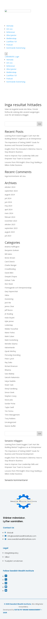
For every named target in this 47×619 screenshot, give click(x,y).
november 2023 (11, 221)
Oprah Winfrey (10, 351)
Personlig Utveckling (12, 355)
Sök (39, 124)
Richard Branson (11, 366)
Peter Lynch (9, 358)
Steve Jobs (9, 400)
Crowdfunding (10, 269)
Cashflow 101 (11, 41)
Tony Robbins (10, 418)
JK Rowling (9, 314)
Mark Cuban (9, 336)
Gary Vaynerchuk (11, 291)
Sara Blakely (9, 374)
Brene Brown (10, 258)
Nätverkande (10, 347)
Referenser (10, 32)
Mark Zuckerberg (11, 340)
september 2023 (11, 228)
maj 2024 (8, 206)
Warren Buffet (10, 426)
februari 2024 (10, 217)
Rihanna (8, 370)
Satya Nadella (10, 381)
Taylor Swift (9, 407)
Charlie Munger (11, 265)
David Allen (9, 273)
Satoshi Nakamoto (12, 377)
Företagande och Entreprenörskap (18, 288)
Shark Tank (9, 385)
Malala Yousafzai (11, 329)
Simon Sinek (9, 392)
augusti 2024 (10, 194)
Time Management (12, 415)
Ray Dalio (8, 362)
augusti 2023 (10, 232)
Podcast (9, 45)
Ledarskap (9, 325)
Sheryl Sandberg (11, 388)
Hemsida (9, 26)
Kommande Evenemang (15, 48)
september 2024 (11, 191)
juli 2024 (8, 198)
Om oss (9, 29)
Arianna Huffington (12, 246)
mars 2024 (9, 213)
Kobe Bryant (9, 317)
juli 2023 (8, 236)
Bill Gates (8, 254)
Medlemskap (11, 38)
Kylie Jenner (9, 321)
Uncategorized (10, 422)
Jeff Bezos (9, 310)
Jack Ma (8, 302)
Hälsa (7, 295)
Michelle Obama (11, 344)
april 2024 (8, 209)
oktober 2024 (10, 187)
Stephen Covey (10, 396)
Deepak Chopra (11, 276)
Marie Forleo (10, 332)
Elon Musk (9, 284)
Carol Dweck (10, 261)
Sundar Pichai (10, 403)
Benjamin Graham (12, 250)
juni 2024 (8, 202)
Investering (9, 299)
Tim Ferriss (9, 411)
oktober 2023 (10, 224)
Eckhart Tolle (10, 280)
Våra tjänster (11, 35)
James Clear (9, 306)
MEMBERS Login (12, 56)
